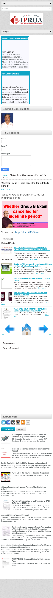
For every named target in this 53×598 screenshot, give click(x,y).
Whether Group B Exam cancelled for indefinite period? (25, 184)
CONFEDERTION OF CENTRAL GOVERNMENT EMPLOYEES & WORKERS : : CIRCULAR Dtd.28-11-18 (32, 250)
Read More (34, 259)
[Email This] (4, 239)
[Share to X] (9, 239)
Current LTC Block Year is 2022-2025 (15, 515)
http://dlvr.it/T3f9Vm (27, 232)
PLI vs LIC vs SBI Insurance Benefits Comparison (30, 473)
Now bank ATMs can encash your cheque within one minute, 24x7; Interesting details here (33, 265)
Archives (21, 429)
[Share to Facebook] (11, 239)
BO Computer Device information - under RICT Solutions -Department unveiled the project (29, 436)
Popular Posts (8, 429)
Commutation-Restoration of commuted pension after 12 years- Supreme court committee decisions (26, 546)
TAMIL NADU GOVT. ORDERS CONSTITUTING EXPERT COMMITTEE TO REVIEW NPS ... (30, 310)
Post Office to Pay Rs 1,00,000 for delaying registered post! (24, 463)
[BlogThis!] (6, 239)
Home (4, 175)
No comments (7, 189)
